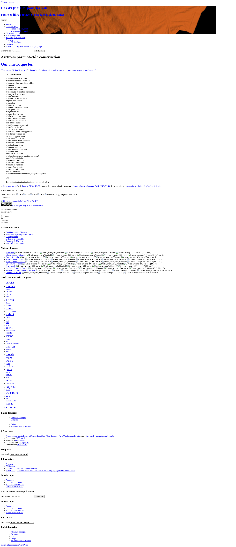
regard (10, 380)
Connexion (10, 480)
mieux (79, 70)
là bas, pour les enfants (19, 31)
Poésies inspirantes (13, 35)
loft (7, 341)
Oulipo (9, 360)
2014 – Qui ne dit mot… (15, 259)
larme (9, 336)
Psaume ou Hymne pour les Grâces (19, 234)
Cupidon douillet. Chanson (16, 232)
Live (12, 422)
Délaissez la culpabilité (15, 239)
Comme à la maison (13, 273)
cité (7, 296)
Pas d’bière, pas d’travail (15, 243)
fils (7, 320)
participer (10, 366)
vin (7, 398)
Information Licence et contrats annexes (21, 468)
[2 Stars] (26, 194)
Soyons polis (11, 266)
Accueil (9, 24)
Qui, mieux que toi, (17, 64)
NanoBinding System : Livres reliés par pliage (24, 46)
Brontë (9, 291)
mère (9, 357)
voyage (11, 407)
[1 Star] (19, 194)
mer (7, 352)
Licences (9, 44)
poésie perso (20, 70)
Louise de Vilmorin (12, 344)
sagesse (11, 387)
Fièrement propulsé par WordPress (14, 545)
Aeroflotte (10, 253)
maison (10, 346)
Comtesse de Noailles (14, 241)
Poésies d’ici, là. (12, 27)
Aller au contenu (7, 2)
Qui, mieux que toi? (10, 186)
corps (10, 300)
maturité (8, 349)
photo (8, 372)
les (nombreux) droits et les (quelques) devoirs (143, 186)
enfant (10, 314)
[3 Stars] (33, 194)
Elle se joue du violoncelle (16, 255)
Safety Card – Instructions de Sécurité (20, 270)
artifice (8, 289)
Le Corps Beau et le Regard (17, 268)
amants (10, 286)
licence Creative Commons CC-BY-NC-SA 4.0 (92, 186)
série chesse (42, 70)
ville (8, 396)
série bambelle (31, 70)
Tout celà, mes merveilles (15, 38)
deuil (9, 308)
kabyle (9, 333)
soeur (8, 390)
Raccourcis (5, 522)
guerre (9, 327)
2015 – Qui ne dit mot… (15, 262)
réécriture (10, 383)
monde (10, 354)
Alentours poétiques (18, 418)
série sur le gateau (55, 70)
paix (8, 363)
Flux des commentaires (15, 484)
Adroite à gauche (12, 257)
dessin (8, 305)
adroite (10, 282)
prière (9, 374)
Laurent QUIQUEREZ (31, 186)
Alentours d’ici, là (13, 33)
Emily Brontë (11, 311)
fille (7, 317)
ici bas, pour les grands (20, 29)
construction (71, 70)
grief (8, 325)
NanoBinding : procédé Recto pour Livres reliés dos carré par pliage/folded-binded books (40, 470)
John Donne (10, 330)
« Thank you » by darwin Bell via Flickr (28, 205)
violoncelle (11, 401)
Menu (4, 20)
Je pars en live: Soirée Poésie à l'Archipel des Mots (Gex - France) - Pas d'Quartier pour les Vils (43, 436)
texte (65, 70)
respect (85, 70)
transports (12, 392)
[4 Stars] (41, 194)
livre (8, 339)
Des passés (5, 454)
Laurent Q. (92, 70)
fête (7, 323)
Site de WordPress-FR (14, 487)
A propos (9, 40)
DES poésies (16, 42)
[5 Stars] (48, 194)
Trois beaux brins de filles (21, 426)
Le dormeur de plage (14, 264)
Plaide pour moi (12, 237)
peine (9, 369)
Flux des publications (14, 482)
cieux (8, 294)
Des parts (14, 420)
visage (9, 403)
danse (8, 303)
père (7, 377)
